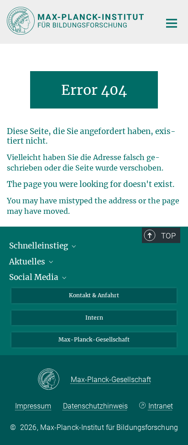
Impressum (33, 406)
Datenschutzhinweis (95, 406)
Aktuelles (28, 261)
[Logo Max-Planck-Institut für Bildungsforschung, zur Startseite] (77, 21)
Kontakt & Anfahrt (94, 295)
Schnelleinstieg (39, 245)
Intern (94, 317)
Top (168, 235)
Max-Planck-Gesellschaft (94, 339)
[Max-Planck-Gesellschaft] (54, 380)
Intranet (160, 406)
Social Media (34, 277)
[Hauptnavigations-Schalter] (171, 23)
